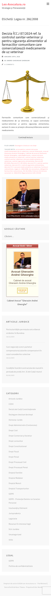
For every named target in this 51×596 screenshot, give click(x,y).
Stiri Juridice (14, 529)
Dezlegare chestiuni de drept (26, 145)
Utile (11, 540)
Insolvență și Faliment (18, 508)
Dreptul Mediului (16, 478)
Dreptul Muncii (15, 483)
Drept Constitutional (18, 446)
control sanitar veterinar (34, 157)
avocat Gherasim (35, 151)
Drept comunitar (16, 441)
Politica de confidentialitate (21, 566)
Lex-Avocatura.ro (14, 4)
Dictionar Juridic (16, 420)
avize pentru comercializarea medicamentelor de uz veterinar (21, 150)
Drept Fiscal (14, 451)
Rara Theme (20, 587)
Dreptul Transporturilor (19, 488)
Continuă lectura (25, 137)
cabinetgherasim (24, 155)
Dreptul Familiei (15, 472)
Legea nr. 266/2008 (21, 169)
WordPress (42, 587)
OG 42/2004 (27, 171)
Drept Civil (13, 430)
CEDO (11, 404)
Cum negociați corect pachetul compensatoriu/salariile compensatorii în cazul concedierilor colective (24, 350)
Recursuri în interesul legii (20, 524)
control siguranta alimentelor (23, 161)
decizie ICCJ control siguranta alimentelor (28, 165)
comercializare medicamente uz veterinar (23, 156)
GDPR (11, 494)
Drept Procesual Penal (18, 467)
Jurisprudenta (15, 513)
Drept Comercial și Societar (20, 435)
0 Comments (9, 64)
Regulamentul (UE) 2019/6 (31, 173)
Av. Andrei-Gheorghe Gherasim (17, 60)
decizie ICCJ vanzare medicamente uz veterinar (22, 167)
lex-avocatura (34, 169)
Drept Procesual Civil (17, 462)
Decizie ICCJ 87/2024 (19, 163)
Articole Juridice (15, 398)
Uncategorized (15, 534)
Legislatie (13, 518)
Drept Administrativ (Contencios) (23, 425)
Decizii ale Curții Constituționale (22, 409)
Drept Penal (14, 457)
